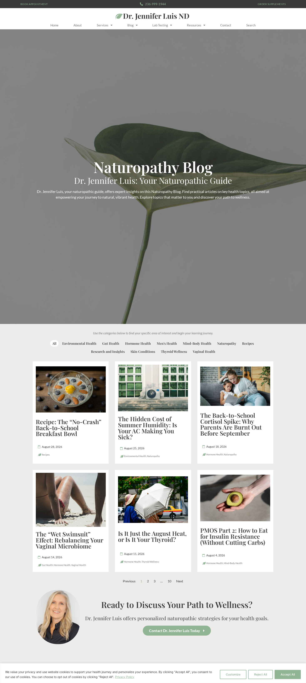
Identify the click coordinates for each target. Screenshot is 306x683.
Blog (130, 25)
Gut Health (110, 343)
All (54, 343)
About (77, 25)
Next (179, 581)
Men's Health (167, 343)
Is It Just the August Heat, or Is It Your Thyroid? (152, 536)
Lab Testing (160, 25)
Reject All (260, 674)
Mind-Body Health (197, 343)
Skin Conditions (143, 351)
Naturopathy (226, 343)
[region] (153, 673)
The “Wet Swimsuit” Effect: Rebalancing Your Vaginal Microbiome (69, 540)
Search (251, 25)
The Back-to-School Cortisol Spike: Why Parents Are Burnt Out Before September (231, 424)
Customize (233, 674)
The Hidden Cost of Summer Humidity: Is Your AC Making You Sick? (147, 428)
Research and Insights (108, 351)
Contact (225, 25)
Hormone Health (138, 343)
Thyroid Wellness (174, 351)
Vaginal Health (204, 351)
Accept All (288, 674)
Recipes (248, 343)
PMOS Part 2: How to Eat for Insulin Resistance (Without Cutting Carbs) (234, 536)
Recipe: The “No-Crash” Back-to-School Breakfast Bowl (68, 428)
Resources (194, 25)
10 (169, 581)
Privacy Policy (124, 677)
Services (102, 25)
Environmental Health (79, 343)
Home (54, 25)
